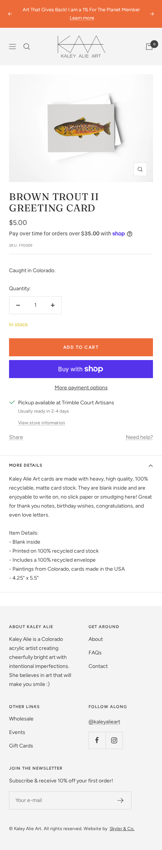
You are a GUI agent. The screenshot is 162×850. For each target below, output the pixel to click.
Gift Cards (21, 746)
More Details (26, 465)
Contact (98, 666)
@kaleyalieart (104, 722)
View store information (41, 422)
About (96, 639)
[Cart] (149, 46)
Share (16, 437)
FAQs (95, 653)
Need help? (139, 437)
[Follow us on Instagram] (113, 740)
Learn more (82, 18)
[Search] (26, 46)
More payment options (81, 387)
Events (17, 732)
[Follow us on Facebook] (97, 740)
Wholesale (21, 719)
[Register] (121, 800)
